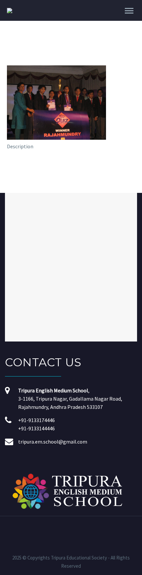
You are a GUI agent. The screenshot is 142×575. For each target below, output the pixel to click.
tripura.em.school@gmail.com (52, 441)
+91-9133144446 (36, 428)
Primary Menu (129, 11)
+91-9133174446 (36, 420)
